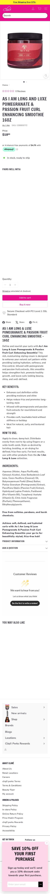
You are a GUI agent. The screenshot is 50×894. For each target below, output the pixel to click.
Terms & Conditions (11, 785)
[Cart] (39, 9)
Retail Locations (10, 773)
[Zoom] (45, 75)
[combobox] (25, 15)
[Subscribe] (40, 884)
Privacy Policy (9, 826)
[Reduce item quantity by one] (5, 285)
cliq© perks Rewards (12, 822)
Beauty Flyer (8, 789)
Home (5, 85)
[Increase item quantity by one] (15, 285)
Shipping (6, 291)
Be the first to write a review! (25, 603)
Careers (6, 777)
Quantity (6, 279)
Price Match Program (12, 818)
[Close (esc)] (47, 843)
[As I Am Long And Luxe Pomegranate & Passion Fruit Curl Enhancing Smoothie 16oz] (25, 187)
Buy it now (25, 304)
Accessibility (8, 830)
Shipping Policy (10, 805)
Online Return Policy (12, 813)
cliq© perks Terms (11, 781)
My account (7, 793)
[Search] (45, 15)
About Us (7, 768)
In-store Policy (9, 809)
